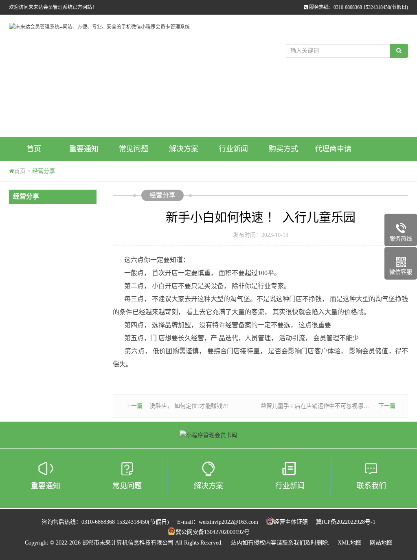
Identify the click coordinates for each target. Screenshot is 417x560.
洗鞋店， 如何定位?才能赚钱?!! (189, 406)
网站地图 (381, 543)
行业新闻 (233, 149)
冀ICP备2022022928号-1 (345, 522)
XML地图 (350, 543)
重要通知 (84, 149)
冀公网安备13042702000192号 (213, 532)
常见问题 (133, 149)
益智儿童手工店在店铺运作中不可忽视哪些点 (318, 406)
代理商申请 (333, 149)
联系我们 (371, 486)
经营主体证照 (291, 522)
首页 (33, 149)
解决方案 (183, 149)
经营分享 (43, 171)
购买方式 (283, 149)
